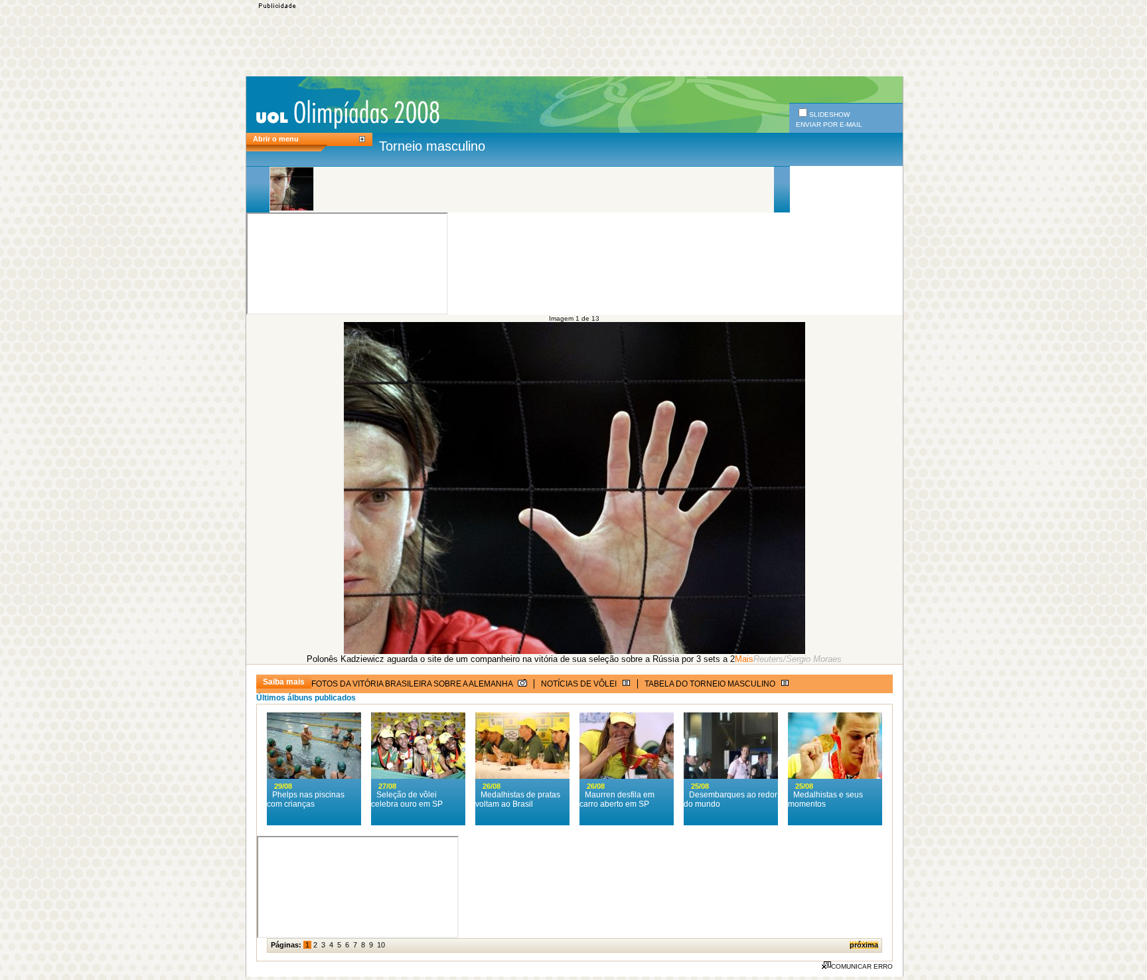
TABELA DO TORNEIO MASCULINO (711, 684)
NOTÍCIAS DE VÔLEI (580, 684)
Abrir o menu (276, 139)
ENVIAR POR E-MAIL (829, 124)
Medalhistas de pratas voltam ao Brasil (517, 799)
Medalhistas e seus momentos (825, 799)
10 (381, 945)
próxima (864, 945)
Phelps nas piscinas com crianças (305, 799)
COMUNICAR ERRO (862, 966)
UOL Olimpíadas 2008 (347, 114)
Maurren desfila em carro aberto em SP (616, 799)
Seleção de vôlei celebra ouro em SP (407, 799)
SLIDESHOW (829, 114)
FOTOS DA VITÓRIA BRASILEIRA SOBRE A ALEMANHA (412, 684)
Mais (744, 659)
